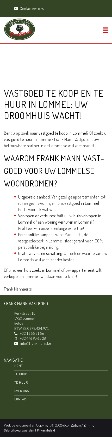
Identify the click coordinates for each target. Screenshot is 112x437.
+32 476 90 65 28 (33, 338)
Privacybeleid (46, 430)
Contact (21, 399)
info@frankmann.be (35, 343)
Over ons (21, 391)
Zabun (76, 425)
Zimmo (89, 425)
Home (18, 366)
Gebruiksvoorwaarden (19, 430)
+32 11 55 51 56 (32, 333)
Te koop (20, 374)
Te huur (21, 382)
